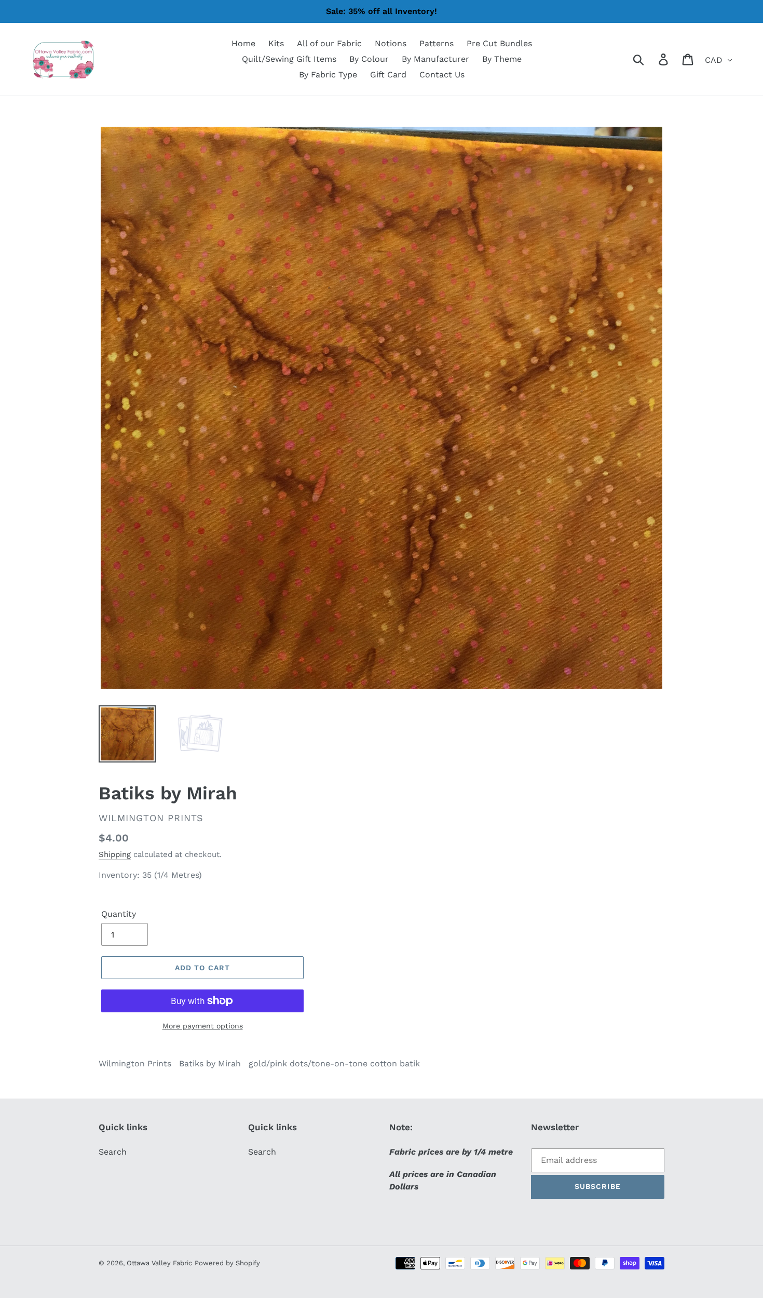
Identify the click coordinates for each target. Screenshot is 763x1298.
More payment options (202, 1026)
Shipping (115, 854)
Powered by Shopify (227, 1263)
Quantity (118, 914)
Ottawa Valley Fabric (159, 1263)
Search (113, 1152)
